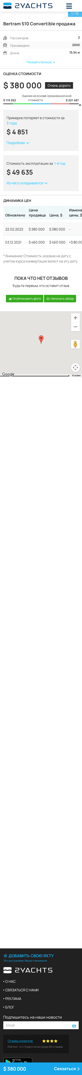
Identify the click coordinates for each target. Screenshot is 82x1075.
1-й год (59, 163)
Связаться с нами (22, 990)
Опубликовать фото (26, 298)
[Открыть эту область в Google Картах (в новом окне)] (8, 374)
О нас (10, 981)
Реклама (13, 998)
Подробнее (16, 142)
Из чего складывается (25, 183)
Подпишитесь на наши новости (32, 1017)
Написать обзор (62, 298)
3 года (12, 123)
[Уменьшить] (75, 326)
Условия (76, 375)
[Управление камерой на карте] (75, 367)
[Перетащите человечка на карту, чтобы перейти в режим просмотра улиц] (75, 344)
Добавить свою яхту (31, 955)
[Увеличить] (75, 317)
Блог (9, 1007)
